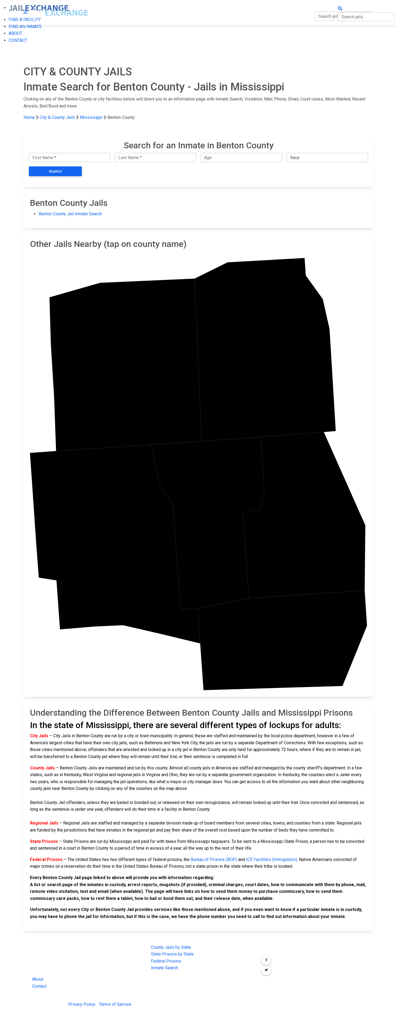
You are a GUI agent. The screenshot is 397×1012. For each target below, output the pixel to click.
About (37, 979)
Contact (39, 986)
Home (29, 117)
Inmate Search (164, 967)
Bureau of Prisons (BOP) (214, 859)
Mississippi (91, 117)
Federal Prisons (166, 961)
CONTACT (18, 40)
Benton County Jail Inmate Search (70, 213)
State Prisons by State (172, 954)
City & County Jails (57, 117)
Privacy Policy (81, 1004)
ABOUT (15, 33)
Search (55, 171)
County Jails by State (171, 947)
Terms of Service (115, 1004)
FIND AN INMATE (25, 26)
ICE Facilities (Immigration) (271, 859)
